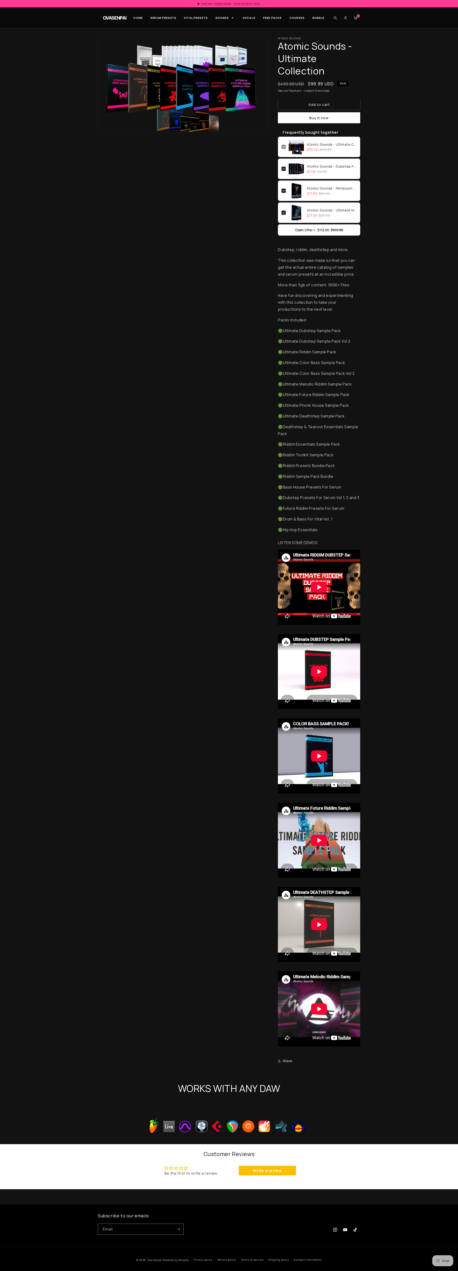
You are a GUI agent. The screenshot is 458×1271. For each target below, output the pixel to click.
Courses (297, 17)
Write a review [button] (267, 1170)
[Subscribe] (178, 1229)
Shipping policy (278, 1260)
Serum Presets (163, 17)
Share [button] (287, 1061)
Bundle (318, 17)
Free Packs (272, 17)
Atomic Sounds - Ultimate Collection (332, 144)
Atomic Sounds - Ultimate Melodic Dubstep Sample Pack (332, 210)
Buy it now (319, 117)
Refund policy (226, 1260)
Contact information (308, 1260)
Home (138, 17)
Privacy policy (203, 1260)
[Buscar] (335, 17)
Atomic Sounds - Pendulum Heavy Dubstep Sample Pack (332, 188)
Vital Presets (196, 17)
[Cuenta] (345, 17)
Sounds (222, 17)
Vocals (249, 17)
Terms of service (252, 1260)
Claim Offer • (319, 230)
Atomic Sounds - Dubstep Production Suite (332, 166)
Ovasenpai (155, 1260)
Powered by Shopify (175, 1260)
